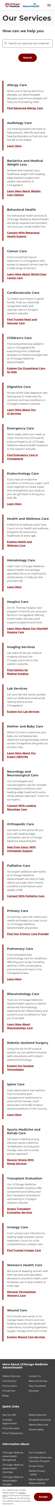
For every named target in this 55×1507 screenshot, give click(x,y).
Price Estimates (10, 1428)
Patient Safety (36, 1429)
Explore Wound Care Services (26, 1337)
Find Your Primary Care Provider (28, 934)
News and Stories (38, 1381)
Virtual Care (8, 1390)
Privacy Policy (36, 1466)
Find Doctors (9, 1381)
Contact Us (35, 1376)
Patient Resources (38, 1424)
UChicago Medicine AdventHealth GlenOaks (12, 1468)
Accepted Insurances (40, 1419)
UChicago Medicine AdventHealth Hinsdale (12, 1481)
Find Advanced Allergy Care (25, 108)
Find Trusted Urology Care (24, 1250)
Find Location (9, 1386)
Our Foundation (37, 1452)
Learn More (14, 146)
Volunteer (34, 1390)
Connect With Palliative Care (25, 896)
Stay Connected (37, 1386)
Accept (43, 1496)
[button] (49, 5)
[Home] (22, 5)
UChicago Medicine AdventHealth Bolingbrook (12, 1456)
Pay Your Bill (9, 1415)
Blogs (5, 1395)
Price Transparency (12, 1433)
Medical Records (37, 1415)
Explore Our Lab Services (23, 711)
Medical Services (11, 1376)
